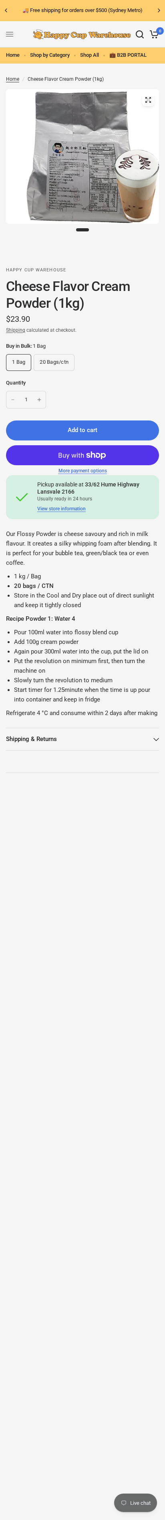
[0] (153, 34)
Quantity (16, 383)
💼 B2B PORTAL (128, 55)
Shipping (15, 330)
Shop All (89, 55)
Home (13, 55)
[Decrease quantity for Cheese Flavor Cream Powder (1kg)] (12, 399)
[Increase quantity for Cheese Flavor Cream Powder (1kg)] (39, 399)
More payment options (82, 470)
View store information (61, 508)
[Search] (140, 34)
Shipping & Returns (31, 739)
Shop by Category (50, 55)
